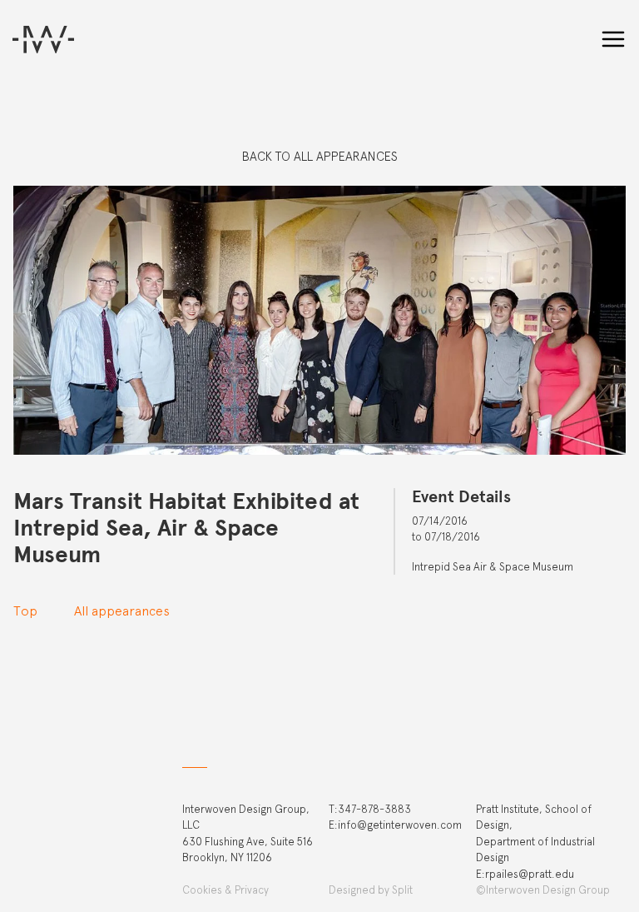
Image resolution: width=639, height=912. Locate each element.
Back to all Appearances (320, 156)
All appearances (122, 611)
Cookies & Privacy (225, 890)
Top (25, 611)
